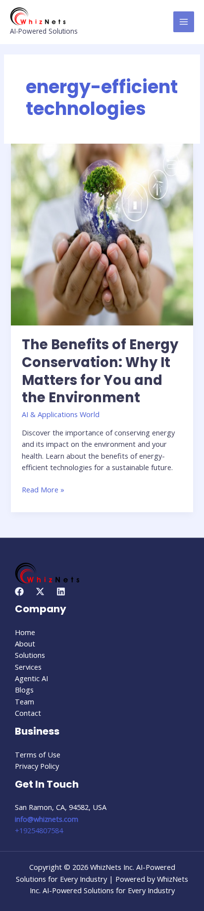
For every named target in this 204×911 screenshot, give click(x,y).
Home (25, 632)
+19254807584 (39, 830)
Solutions (30, 655)
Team (24, 701)
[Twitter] (40, 591)
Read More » (43, 489)
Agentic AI (31, 678)
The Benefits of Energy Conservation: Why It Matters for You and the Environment (100, 371)
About (25, 643)
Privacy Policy (37, 766)
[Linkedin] (60, 591)
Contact (28, 713)
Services (28, 667)
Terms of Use (37, 754)
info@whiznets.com (46, 819)
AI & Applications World (61, 414)
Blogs (24, 690)
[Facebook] (19, 591)
